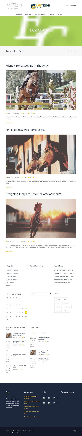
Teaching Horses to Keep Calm (62, 282)
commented (44, 333)
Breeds (58, 299)
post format (59, 307)
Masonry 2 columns (11, 270)
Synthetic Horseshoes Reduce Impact (63, 276)
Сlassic (7, 285)
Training (66, 310)
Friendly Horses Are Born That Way (27, 65)
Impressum (8, 433)
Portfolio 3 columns (10, 279)
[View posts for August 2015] (7, 294)
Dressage (67, 303)
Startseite (19, 14)
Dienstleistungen (40, 14)
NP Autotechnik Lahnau (11, 430)
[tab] (34, 333)
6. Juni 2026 (9, 177)
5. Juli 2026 (9, 113)
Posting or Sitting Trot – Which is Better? (44, 338)
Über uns (28, 14)
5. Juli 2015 (15, 358)
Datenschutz (15, 433)
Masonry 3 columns (11, 273)
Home (36, 33)
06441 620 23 (73, 6)
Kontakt (59, 14)
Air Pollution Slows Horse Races (25, 130)
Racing (68, 307)
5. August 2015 (16, 337)
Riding (57, 310)
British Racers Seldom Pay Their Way (63, 270)
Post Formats (9, 282)
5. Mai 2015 (9, 241)
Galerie (52, 14)
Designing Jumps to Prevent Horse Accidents (33, 194)
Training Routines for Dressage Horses (63, 273)
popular (34, 333)
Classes (58, 303)
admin (17, 113)
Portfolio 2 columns (10, 276)
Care (65, 299)
